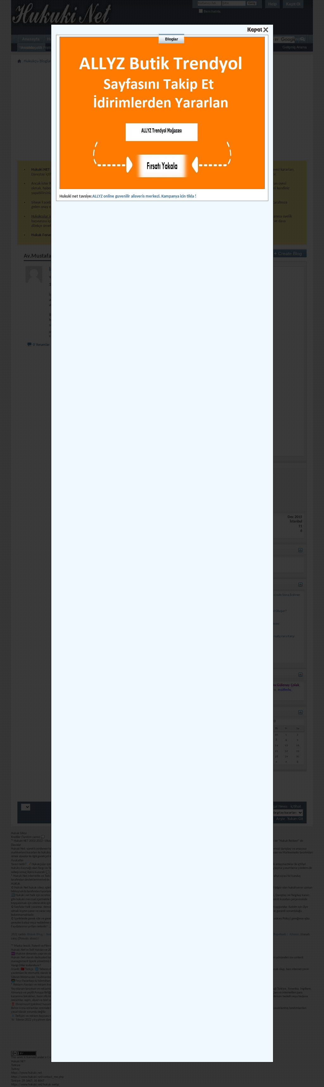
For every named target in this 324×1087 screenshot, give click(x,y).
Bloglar (171, 39)
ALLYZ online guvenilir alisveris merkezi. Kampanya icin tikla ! (144, 196)
